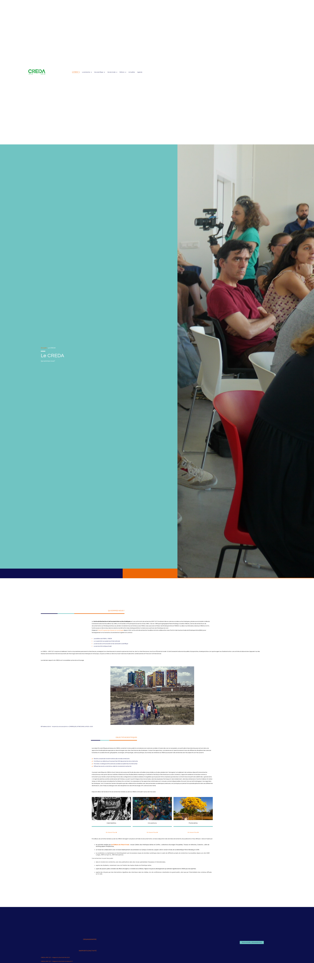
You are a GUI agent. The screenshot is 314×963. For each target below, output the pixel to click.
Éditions (122, 72)
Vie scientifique (98, 72)
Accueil (43, 348)
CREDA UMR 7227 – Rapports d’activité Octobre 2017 (57, 961)
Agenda (139, 72)
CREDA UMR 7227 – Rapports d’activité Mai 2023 (55, 957)
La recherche (86, 72)
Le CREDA (75, 72)
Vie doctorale (111, 72)
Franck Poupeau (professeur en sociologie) (110, 630)
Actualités (132, 72)
